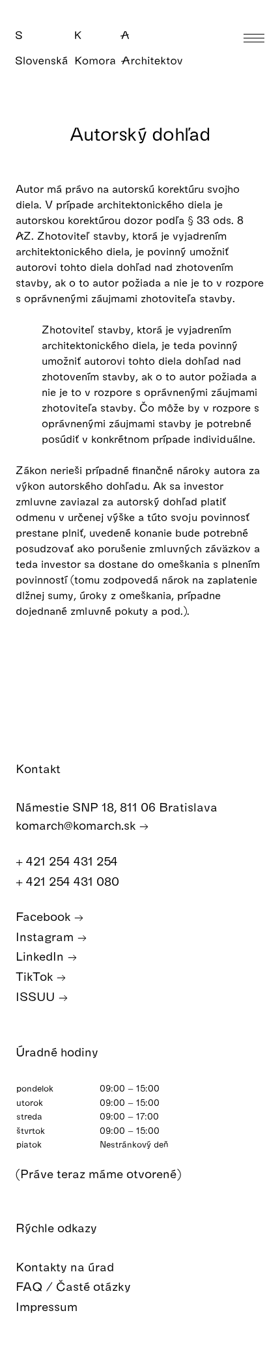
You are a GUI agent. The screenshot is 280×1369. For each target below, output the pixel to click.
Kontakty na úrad (66, 1266)
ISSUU (37, 996)
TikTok (36, 976)
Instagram (46, 936)
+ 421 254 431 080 (69, 881)
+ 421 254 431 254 (68, 861)
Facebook (45, 916)
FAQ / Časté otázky (75, 1286)
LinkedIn (41, 956)
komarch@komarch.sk (77, 825)
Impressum (48, 1306)
